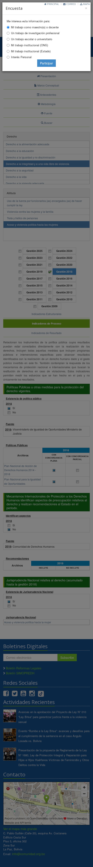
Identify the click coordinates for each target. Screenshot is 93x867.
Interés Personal (21, 57)
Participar (46, 63)
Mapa (86, 4)
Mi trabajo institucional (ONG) (29, 45)
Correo (71, 4)
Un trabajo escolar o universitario (31, 39)
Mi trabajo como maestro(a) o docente (35, 27)
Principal (52, 4)
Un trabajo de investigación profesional (35, 33)
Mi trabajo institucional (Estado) (31, 51)
